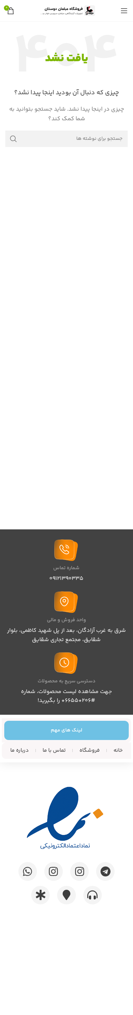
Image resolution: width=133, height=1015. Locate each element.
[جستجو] (13, 139)
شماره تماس (66, 568)
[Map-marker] (66, 895)
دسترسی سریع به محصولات (66, 681)
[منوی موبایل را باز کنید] (124, 11)
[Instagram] (79, 871)
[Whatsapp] (27, 871)
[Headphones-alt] (92, 895)
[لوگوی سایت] (66, 10)
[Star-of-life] (40, 895)
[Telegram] (105, 871)
